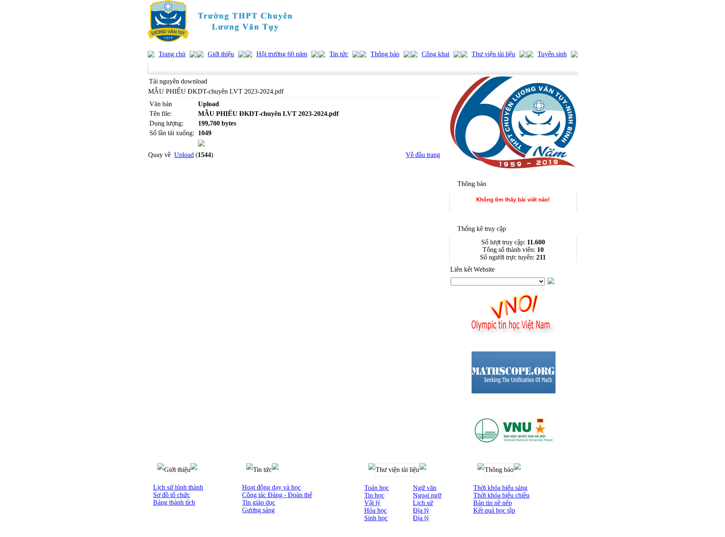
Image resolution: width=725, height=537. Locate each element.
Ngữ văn (424, 487)
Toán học (376, 487)
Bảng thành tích (174, 502)
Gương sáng (258, 509)
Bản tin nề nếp (492, 502)
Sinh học (376, 517)
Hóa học (375, 510)
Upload (184, 154)
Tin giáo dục (258, 502)
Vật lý (372, 502)
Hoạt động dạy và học (271, 487)
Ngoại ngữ (427, 495)
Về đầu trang (423, 154)
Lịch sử (423, 502)
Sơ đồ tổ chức (171, 494)
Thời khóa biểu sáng (500, 487)
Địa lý (421, 510)
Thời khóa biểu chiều (501, 495)
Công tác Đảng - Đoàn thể (277, 494)
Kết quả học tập (494, 510)
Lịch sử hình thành (178, 487)
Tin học (374, 495)
